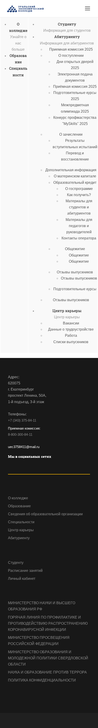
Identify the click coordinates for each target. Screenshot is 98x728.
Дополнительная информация (70, 170)
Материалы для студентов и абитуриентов (79, 207)
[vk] (9, 465)
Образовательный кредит (74, 182)
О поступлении (71, 55)
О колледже (18, 498)
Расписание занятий (25, 571)
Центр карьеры (66, 310)
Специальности (21, 522)
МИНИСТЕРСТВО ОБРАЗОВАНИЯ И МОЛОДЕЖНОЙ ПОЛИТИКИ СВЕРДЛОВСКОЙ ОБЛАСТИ (48, 658)
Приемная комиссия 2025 (71, 49)
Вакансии (71, 323)
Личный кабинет (21, 578)
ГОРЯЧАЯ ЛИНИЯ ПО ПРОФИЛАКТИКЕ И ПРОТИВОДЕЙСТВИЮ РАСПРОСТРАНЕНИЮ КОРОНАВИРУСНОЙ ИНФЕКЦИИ (48, 623)
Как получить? (79, 195)
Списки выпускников (70, 342)
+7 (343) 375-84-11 (22, 420)
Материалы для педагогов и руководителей (79, 226)
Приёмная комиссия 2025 (75, 86)
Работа (71, 335)
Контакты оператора (79, 238)
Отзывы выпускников (75, 272)
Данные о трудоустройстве (71, 329)
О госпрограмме (79, 189)
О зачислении (71, 134)
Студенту (67, 24)
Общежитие (75, 249)
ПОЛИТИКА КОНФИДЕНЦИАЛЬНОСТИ (42, 680)
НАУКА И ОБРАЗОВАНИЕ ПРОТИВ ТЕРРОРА (47, 672)
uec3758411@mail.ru (23, 447)
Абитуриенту (67, 36)
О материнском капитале (75, 176)
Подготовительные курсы (74, 289)
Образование (19, 506)
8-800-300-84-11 (20, 434)
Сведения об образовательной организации (45, 514)
